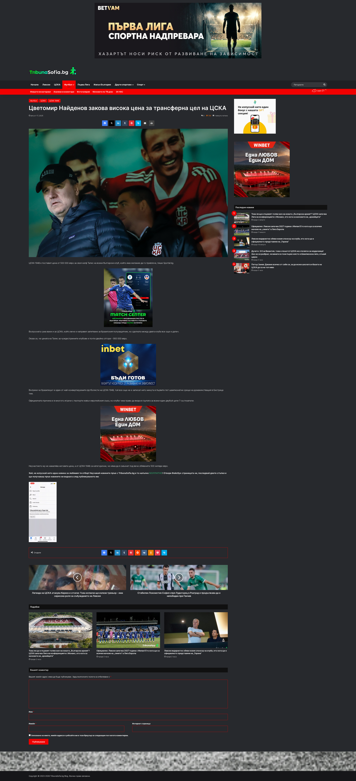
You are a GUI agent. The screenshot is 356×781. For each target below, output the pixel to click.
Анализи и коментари (64, 92)
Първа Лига (84, 84)
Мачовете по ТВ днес (103, 92)
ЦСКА (57, 84)
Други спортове (123, 84)
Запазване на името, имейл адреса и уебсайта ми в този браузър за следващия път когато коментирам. (79, 735)
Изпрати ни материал (40, 92)
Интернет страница (141, 723)
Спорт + (141, 84)
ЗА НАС (119, 92)
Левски (46, 84)
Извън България (102, 84)
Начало (35, 84)
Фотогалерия (83, 92)
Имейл (32, 723)
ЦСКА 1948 (54, 101)
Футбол (68, 84)
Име (31, 712)
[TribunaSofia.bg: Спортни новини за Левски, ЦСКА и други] (53, 71)
